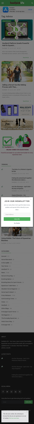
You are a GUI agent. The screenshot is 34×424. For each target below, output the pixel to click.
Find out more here (14, 418)
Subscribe (17, 219)
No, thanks (17, 223)
